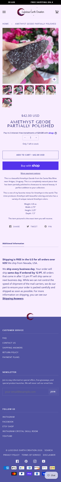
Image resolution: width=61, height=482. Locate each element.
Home (6, 23)
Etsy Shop (8, 426)
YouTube (7, 436)
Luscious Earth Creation (22, 450)
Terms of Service (31, 455)
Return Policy (10, 352)
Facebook (8, 421)
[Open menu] (7, 12)
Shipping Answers (13, 298)
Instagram (9, 417)
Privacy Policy (11, 455)
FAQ (5, 338)
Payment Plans (11, 357)
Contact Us (9, 343)
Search (49, 450)
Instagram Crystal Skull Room (20, 431)
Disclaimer (49, 455)
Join (53, 391)
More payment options (30, 173)
